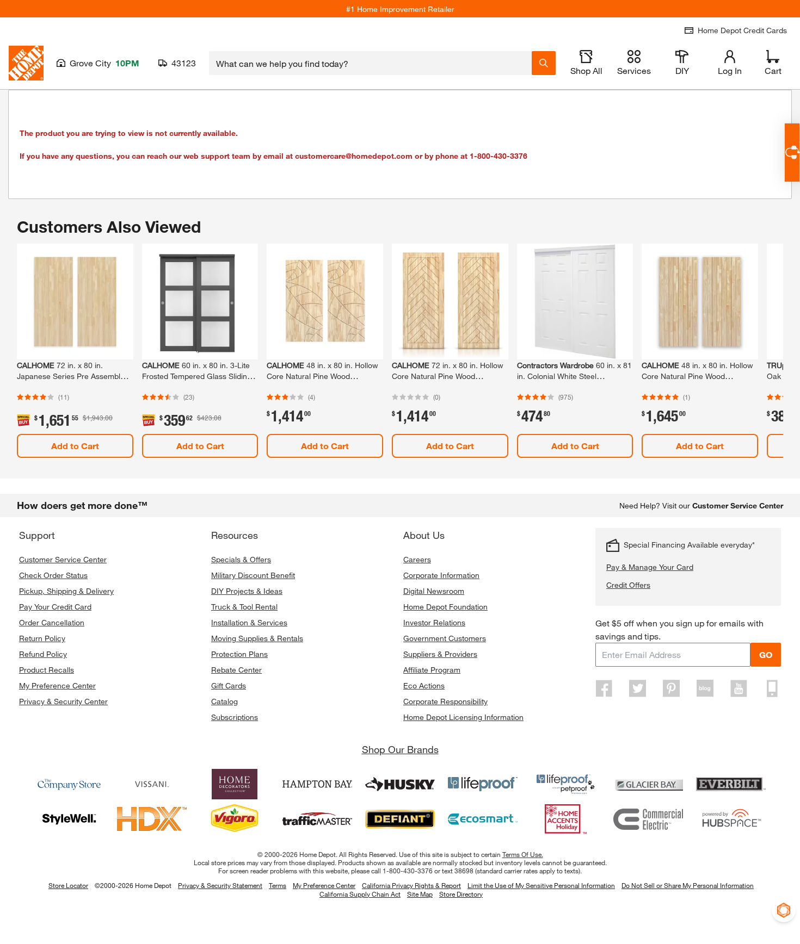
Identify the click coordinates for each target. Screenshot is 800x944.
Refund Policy (43, 654)
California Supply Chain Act (360, 894)
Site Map (420, 894)
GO (765, 654)
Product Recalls (46, 669)
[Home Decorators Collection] (234, 784)
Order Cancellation (51, 622)
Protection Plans (239, 654)
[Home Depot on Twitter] (638, 688)
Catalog (224, 701)
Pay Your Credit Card (55, 606)
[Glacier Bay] (648, 784)
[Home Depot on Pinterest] (671, 688)
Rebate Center (236, 669)
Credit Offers (628, 584)
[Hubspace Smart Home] (731, 819)
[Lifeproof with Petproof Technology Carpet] (565, 784)
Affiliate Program (431, 669)
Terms (277, 885)
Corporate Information (441, 575)
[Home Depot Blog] (704, 688)
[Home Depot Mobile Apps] (772, 688)
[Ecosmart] (483, 819)
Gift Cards (228, 685)
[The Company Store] (69, 784)
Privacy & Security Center (63, 701)
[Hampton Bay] (317, 784)
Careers (417, 559)
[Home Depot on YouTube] (738, 688)
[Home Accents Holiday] (565, 819)
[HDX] (152, 819)
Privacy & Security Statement (220, 885)
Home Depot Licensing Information (463, 717)
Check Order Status (53, 575)
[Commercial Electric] (648, 819)
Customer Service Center (63, 559)
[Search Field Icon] (544, 63)
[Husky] (400, 784)
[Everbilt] (731, 784)
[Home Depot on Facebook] (604, 688)
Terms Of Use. (522, 854)
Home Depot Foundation (445, 606)
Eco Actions (424, 685)
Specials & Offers (241, 559)
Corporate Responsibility (445, 701)
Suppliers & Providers (440, 654)
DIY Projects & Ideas (246, 590)
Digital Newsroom (433, 590)
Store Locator (68, 885)
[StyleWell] (69, 819)
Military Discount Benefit (253, 575)
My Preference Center (57, 685)
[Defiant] (400, 819)
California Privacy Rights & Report (411, 885)
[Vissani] (152, 784)
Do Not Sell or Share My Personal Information (687, 885)
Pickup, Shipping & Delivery (66, 590)
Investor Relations (434, 622)
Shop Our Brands (400, 749)
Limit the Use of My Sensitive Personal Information (541, 885)
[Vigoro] (234, 819)
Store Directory (461, 894)
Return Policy (42, 638)
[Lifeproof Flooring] (483, 784)
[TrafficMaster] (317, 819)
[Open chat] (792, 152)
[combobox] (370, 63)
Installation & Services (249, 622)
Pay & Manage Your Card (649, 567)
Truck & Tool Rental (244, 606)
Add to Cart (75, 445)
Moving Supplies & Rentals (257, 638)
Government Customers (444, 638)
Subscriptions (234, 717)
